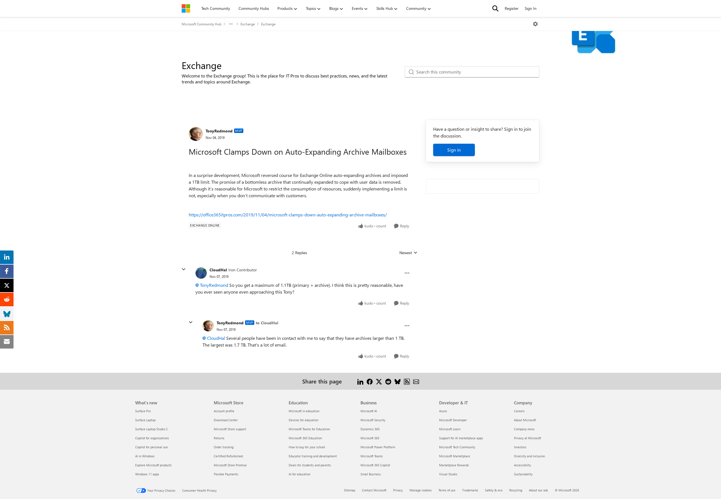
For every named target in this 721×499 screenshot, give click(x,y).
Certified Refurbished (228, 456)
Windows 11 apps (147, 474)
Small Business (370, 474)
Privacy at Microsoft (527, 438)
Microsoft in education (304, 411)
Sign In (531, 8)
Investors (520, 447)
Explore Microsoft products (153, 465)
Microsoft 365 (369, 438)
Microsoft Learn (449, 429)
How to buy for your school (307, 447)
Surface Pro (143, 411)
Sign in (454, 150)
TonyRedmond (219, 131)
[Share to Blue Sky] (397, 381)
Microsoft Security (372, 420)
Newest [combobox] (408, 253)
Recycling (515, 490)
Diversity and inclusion (529, 456)
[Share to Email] (416, 381)
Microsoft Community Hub (201, 24)
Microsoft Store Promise (230, 465)
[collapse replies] (183, 269)
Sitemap (349, 490)
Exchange (248, 24)
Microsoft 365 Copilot (375, 465)
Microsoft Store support (230, 429)
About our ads (538, 490)
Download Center (226, 420)
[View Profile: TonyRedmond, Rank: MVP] (196, 134)
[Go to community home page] (186, 8)
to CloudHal (267, 322)
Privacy (398, 490)
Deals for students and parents (310, 465)
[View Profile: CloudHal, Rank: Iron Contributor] (201, 273)
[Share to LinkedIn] (360, 381)
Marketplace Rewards (454, 465)
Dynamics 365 (370, 429)
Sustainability (523, 474)
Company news (524, 429)
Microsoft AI (368, 411)
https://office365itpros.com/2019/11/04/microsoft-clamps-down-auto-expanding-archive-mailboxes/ (288, 215)
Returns (219, 438)
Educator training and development (313, 456)
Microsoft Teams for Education (309, 429)
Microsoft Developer (453, 420)
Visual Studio (448, 474)
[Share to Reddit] (388, 381)
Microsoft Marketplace (454, 456)
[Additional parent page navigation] (231, 24)
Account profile (224, 411)
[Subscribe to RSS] (407, 381)
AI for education (299, 474)
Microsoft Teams (371, 456)
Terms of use (447, 490)
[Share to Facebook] (370, 381)
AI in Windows (145, 456)
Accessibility (522, 465)
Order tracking (223, 447)
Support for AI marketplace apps (461, 438)
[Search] (495, 8)
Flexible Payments (226, 474)
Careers (519, 411)
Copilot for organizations (152, 438)
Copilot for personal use (151, 447)
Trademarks (470, 490)
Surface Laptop (145, 420)
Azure (443, 411)
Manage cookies (421, 490)
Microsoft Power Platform (377, 447)
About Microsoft (525, 420)
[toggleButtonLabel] (535, 24)
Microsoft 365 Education (305, 438)
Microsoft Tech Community (457, 447)
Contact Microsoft (374, 490)
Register (512, 8)
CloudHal (218, 269)
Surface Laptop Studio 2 (151, 429)
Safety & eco (493, 490)
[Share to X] (379, 381)
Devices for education (303, 420)
